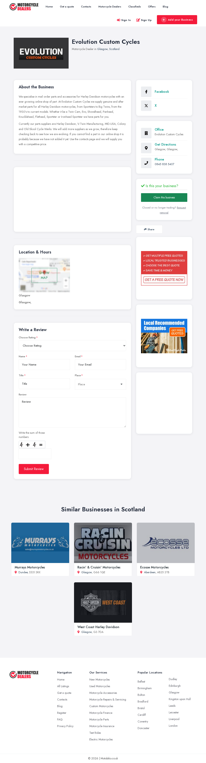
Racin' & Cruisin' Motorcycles (98, 567)
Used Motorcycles (99, 686)
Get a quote (67, 6)
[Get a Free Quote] (164, 268)
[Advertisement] (72, 200)
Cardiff (142, 715)
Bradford (143, 701)
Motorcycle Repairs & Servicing (107, 699)
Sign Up (146, 20)
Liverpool (174, 719)
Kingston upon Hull (180, 699)
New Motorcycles (99, 680)
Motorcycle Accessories (103, 693)
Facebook (162, 91)
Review (23, 394)
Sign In (126, 20)
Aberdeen (150, 572)
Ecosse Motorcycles (154, 567)
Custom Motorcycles (101, 706)
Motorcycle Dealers (109, 6)
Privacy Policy (65, 726)
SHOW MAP (44, 275)
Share (151, 229)
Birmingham (145, 688)
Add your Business (180, 20)
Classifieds (134, 6)
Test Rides (95, 733)
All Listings (63, 686)
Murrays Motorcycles (30, 567)
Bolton (141, 695)
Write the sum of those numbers (32, 435)
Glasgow (102, 49)
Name (22, 356)
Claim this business (164, 197)
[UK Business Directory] (164, 336)
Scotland (114, 49)
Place (78, 375)
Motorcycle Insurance (101, 726)
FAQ (60, 719)
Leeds (172, 706)
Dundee (23, 572)
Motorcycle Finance (100, 713)
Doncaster (143, 728)
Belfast (141, 682)
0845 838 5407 (164, 164)
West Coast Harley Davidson (98, 627)
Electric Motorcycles (101, 739)
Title (21, 375)
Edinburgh (175, 686)
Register (61, 713)
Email (78, 356)
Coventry (143, 721)
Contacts (86, 6)
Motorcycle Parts (99, 719)
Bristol (141, 708)
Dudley (173, 679)
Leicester (174, 712)
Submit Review (34, 469)
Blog (165, 6)
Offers (152, 6)
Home (49, 6)
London (173, 726)
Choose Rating (27, 337)
